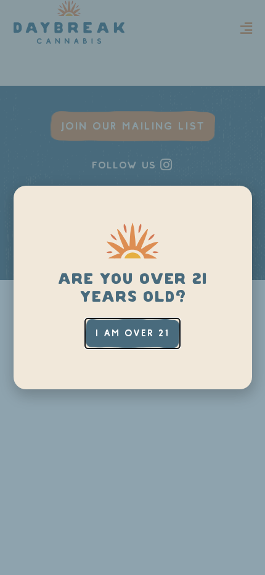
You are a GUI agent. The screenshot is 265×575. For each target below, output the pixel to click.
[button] (132, 333)
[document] (132, 287)
